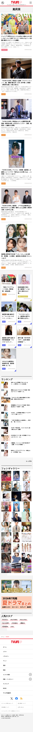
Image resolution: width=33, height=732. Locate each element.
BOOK (4, 688)
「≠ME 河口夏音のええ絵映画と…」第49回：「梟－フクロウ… (21, 421)
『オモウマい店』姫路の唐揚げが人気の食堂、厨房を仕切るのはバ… (20, 398)
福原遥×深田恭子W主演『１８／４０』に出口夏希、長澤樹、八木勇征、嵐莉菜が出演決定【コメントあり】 (16, 256)
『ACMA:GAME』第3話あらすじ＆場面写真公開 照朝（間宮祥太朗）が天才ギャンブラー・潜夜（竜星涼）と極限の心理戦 (16, 123)
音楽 (4, 665)
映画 (4, 321)
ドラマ (3, 94)
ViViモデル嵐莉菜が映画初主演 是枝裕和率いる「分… (8, 363)
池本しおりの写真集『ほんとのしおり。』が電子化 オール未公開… (19, 383)
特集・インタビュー (23, 296)
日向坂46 (5, 626)
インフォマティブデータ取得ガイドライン (10, 711)
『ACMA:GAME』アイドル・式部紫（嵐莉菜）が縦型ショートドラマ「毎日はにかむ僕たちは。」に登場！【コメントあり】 (16, 172)
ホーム (2, 636)
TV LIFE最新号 (7, 693)
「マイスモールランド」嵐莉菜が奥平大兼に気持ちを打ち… (24, 316)
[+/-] (30, 674)
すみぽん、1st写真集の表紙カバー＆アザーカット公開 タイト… (21, 413)
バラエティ (4, 49)
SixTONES (14, 619)
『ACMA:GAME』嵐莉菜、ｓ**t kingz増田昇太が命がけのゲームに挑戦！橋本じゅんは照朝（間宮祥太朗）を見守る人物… (16, 207)
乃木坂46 (15, 623)
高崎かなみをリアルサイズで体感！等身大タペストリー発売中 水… (20, 390)
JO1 (12, 626)
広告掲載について (5, 707)
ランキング (6, 683)
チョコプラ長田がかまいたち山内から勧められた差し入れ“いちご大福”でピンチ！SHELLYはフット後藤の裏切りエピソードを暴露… (16, 38)
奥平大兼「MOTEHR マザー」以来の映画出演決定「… (24, 340)
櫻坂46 (23, 623)
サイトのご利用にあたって (7, 703)
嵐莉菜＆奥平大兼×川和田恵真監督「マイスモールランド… (8, 340)
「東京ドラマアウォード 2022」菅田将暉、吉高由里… (8, 289)
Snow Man (24, 619)
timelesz (5, 619)
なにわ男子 (6, 623)
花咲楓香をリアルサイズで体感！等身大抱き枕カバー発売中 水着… (20, 406)
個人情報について (22, 703)
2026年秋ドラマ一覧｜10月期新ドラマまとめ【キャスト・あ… (21, 436)
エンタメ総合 (6, 674)
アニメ (5, 660)
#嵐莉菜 (7, 636)
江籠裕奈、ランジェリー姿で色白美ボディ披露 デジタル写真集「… (20, 443)
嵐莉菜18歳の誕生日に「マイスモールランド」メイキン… (8, 316)
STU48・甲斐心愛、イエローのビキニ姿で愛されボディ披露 (20, 428)
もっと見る (29, 461)
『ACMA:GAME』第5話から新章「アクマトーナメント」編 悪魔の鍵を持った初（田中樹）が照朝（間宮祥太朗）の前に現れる (16, 82)
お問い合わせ (21, 707)
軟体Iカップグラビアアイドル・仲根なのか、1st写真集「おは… (20, 451)
